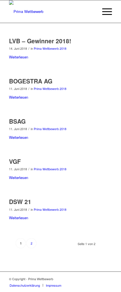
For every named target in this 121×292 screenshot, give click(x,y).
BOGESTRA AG (30, 81)
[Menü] (104, 11)
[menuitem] (25, 285)
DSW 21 (20, 201)
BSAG (17, 121)
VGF (15, 161)
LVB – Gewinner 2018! (40, 41)
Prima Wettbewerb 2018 (50, 48)
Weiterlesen (18, 57)
